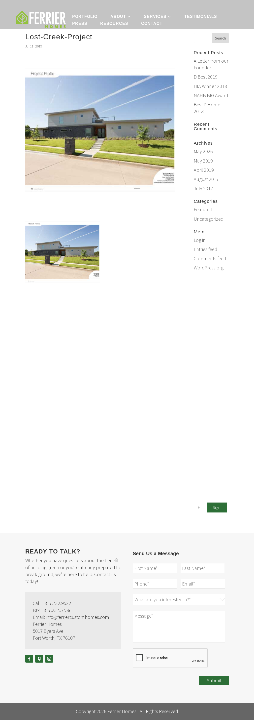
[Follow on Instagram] (49, 659)
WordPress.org (208, 267)
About (118, 17)
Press (79, 24)
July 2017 (203, 188)
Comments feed (210, 258)
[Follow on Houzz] (39, 659)
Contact (151, 24)
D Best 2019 (206, 77)
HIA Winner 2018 (210, 86)
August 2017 (206, 179)
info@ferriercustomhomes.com (223, 289)
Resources (114, 24)
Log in (200, 240)
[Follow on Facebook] (29, 659)
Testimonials (200, 17)
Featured (203, 209)
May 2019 (203, 161)
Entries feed (205, 249)
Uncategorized (208, 219)
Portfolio (84, 17)
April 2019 (204, 170)
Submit (214, 680)
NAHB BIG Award (211, 95)
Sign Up (217, 508)
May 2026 (203, 151)
